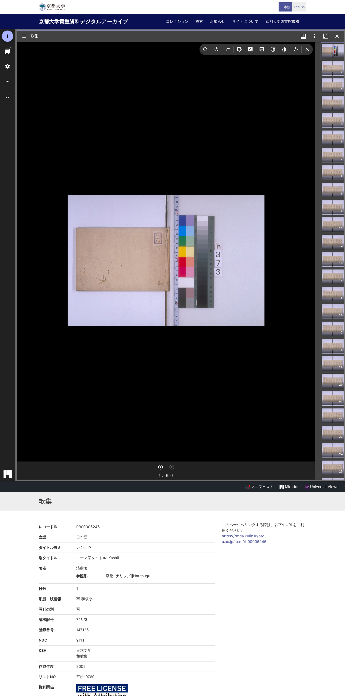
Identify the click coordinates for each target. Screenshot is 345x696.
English (299, 7)
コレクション (177, 21)
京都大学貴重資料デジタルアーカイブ (83, 21)
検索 (199, 21)
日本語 (285, 7)
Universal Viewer (324, 486)
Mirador (291, 486)
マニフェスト (261, 486)
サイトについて (245, 21)
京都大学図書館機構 (282, 21)
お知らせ (217, 21)
